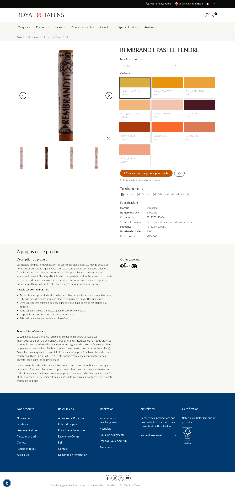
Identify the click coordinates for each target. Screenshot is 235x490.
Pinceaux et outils (81, 27)
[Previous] (22, 95)
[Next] (108, 95)
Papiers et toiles (127, 27)
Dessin (59, 27)
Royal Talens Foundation (72, 430)
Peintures (41, 27)
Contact (63, 448)
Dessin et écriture (27, 430)
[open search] (207, 15)
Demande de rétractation (72, 454)
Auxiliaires (150, 27)
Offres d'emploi (67, 424)
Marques (23, 27)
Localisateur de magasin (191, 3)
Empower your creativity (113, 440)
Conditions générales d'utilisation (68, 485)
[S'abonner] (173, 435)
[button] (211, 4)
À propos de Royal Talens (158, 3)
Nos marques (24, 418)
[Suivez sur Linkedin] (121, 478)
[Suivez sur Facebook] (107, 478)
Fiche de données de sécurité (173, 194)
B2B (60, 442)
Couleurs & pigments (111, 434)
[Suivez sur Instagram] (114, 478)
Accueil (20, 37)
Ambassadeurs (107, 447)
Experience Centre (68, 436)
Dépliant (145, 194)
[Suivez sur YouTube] (128, 478)
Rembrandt (34, 37)
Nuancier (129, 194)
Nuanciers (105, 428)
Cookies (111, 485)
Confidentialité (95, 485)
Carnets (104, 27)
